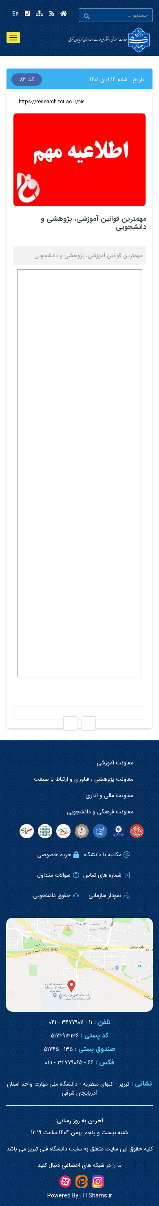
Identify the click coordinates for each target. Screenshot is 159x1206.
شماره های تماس (102, 875)
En (15, 13)
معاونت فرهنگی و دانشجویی (100, 811)
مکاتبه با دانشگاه (102, 855)
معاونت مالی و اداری (109, 795)
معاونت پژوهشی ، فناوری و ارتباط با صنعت (83, 779)
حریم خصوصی (54, 855)
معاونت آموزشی (115, 762)
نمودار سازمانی (104, 895)
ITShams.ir (79, 1196)
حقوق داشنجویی (52, 895)
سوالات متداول (54, 875)
